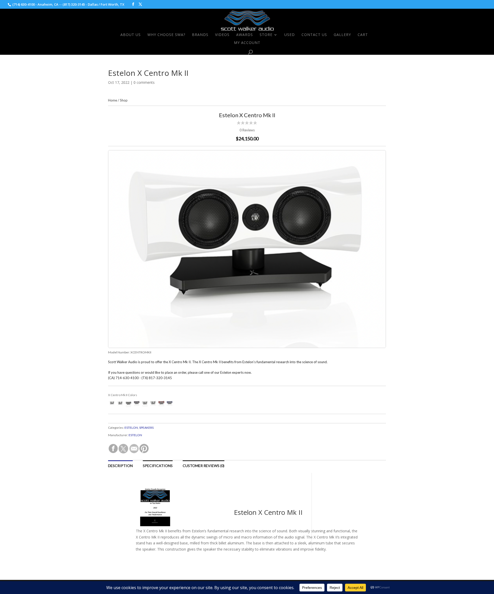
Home (112, 100)
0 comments (144, 82)
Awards (244, 35)
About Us (130, 35)
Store (266, 35)
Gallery (342, 35)
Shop (124, 100)
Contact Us (314, 35)
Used (289, 35)
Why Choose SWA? (166, 35)
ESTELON (131, 427)
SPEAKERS (146, 427)
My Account (247, 43)
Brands (200, 35)
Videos (222, 35)
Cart (363, 35)
